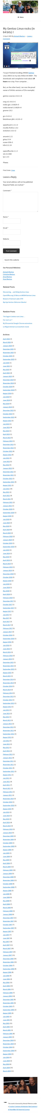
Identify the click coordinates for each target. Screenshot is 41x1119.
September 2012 (8, 734)
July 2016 (6, 645)
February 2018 (7, 598)
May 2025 (6, 370)
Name (6, 217)
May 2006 (6, 982)
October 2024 (7, 387)
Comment (7, 190)
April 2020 (6, 530)
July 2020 (6, 519)
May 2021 (6, 492)
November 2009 (8, 839)
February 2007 (7, 952)
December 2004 (8, 1040)
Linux (13, 170)
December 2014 (8, 679)
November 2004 (8, 1044)
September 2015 (8, 669)
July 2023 (6, 424)
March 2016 (7, 652)
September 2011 (8, 771)
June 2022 (6, 461)
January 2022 (7, 468)
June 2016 (6, 649)
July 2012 (6, 741)
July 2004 (6, 1057)
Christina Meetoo (9, 274)
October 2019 (7, 543)
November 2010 (8, 799)
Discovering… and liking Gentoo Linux (16, 292)
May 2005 (6, 1023)
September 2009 (8, 846)
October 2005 (7, 1006)
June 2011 (6, 782)
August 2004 (7, 1054)
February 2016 (7, 656)
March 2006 (7, 989)
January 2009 (7, 874)
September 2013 (8, 703)
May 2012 (6, 748)
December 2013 (8, 696)
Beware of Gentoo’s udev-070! (13, 299)
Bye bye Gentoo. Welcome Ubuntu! (14, 302)
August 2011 (7, 775)
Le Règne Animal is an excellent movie (16, 327)
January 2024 (7, 407)
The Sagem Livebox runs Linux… (14, 316)
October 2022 (7, 451)
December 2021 (8, 472)
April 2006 (6, 986)
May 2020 (6, 526)
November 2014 (8, 683)
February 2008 (7, 911)
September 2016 (8, 639)
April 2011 (6, 785)
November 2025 (8, 353)
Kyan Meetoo (7, 279)
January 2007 (7, 955)
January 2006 (7, 996)
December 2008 (8, 877)
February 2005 (7, 1034)
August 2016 (7, 642)
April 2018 (6, 594)
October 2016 (7, 635)
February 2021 (7, 502)
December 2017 (8, 601)
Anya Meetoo (7, 277)
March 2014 (7, 690)
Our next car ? (7, 320)
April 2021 (6, 496)
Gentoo (31, 73)
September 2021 (8, 482)
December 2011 (8, 761)
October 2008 (7, 884)
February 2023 (7, 441)
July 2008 (6, 894)
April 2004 (6, 1068)
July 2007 (6, 935)
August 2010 (7, 809)
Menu (22, 17)
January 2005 (7, 1037)
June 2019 (6, 553)
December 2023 (8, 410)
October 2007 (7, 925)
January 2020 (7, 540)
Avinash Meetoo (8, 272)
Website (6, 239)
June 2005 (6, 1020)
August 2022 (7, 455)
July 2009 (6, 853)
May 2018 (6, 591)
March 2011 (7, 788)
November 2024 (8, 383)
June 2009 (6, 856)
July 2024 (6, 397)
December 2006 (8, 959)
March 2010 (7, 826)
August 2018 (7, 581)
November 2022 (8, 448)
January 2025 (7, 376)
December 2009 (8, 836)
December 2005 (8, 1000)
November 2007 (8, 921)
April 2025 (6, 373)
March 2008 (7, 908)
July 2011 (6, 778)
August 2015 (7, 673)
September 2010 (8, 805)
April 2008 (6, 904)
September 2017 (8, 608)
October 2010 (7, 802)
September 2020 (8, 513)
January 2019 (7, 570)
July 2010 (6, 812)
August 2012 (7, 737)
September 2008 (8, 887)
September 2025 (8, 359)
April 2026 (6, 339)
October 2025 (7, 356)
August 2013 (7, 707)
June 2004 (6, 1061)
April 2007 (6, 945)
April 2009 (6, 863)
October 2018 (7, 577)
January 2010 (7, 833)
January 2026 (7, 346)
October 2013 (7, 700)
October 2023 (7, 414)
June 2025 (6, 366)
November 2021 (8, 475)
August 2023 (7, 421)
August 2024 (7, 393)
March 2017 (7, 625)
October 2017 (7, 605)
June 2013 (6, 713)
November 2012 (8, 731)
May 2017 (6, 618)
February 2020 (7, 536)
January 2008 (7, 914)
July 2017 (6, 615)
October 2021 (7, 479)
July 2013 (6, 710)
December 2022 (8, 444)
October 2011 (7, 768)
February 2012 (7, 754)
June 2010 (6, 816)
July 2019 (6, 550)
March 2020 (7, 533)
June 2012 (6, 744)
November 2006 (8, 962)
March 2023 (7, 438)
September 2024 (8, 390)
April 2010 (6, 822)
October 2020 (7, 509)
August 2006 (7, 972)
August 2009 (7, 850)
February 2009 (7, 870)
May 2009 (6, 860)
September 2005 (8, 1010)
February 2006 (7, 993)
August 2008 (7, 891)
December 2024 (8, 380)
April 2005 (6, 1027)
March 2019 (7, 564)
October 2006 (7, 965)
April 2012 (6, 751)
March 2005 (7, 1030)
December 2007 (8, 918)
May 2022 (6, 465)
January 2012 (7, 758)
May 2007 (6, 942)
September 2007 (8, 928)
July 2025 (6, 363)
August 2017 (7, 611)
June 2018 (6, 587)
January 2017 (7, 632)
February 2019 (7, 567)
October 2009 (7, 843)
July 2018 (6, 584)
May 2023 (6, 431)
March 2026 (7, 342)
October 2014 (7, 686)
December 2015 (8, 662)
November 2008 (8, 880)
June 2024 (6, 400)
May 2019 (6, 557)
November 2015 (8, 666)
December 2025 (8, 349)
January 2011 (7, 795)
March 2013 (7, 720)
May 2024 (6, 404)
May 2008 (6, 901)
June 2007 (6, 938)
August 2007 (7, 931)
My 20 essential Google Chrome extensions (17, 323)
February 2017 (7, 628)
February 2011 (7, 792)
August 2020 (7, 516)
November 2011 (8, 765)
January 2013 (7, 724)
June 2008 (6, 897)
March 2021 (7, 499)
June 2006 (6, 979)
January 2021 (7, 506)
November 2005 (8, 1003)
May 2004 (6, 1064)
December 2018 (8, 574)
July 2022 (6, 458)
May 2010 (6, 819)
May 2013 (6, 717)
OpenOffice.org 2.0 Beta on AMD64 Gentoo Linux (19, 295)
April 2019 (6, 560)
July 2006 (6, 976)
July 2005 (6, 1017)
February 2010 (7, 829)
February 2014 (7, 693)
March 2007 (7, 948)
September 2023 (8, 417)
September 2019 (8, 547)
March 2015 (7, 676)
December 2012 (8, 727)
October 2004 (7, 1047)
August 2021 (7, 485)
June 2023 (6, 427)
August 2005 (7, 1013)
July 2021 (6, 489)
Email (5, 228)
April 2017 (6, 622)
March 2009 (7, 867)
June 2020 (6, 523)
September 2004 (8, 1051)
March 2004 (7, 1071)
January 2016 (7, 659)
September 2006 (8, 969)
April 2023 (6, 434)
